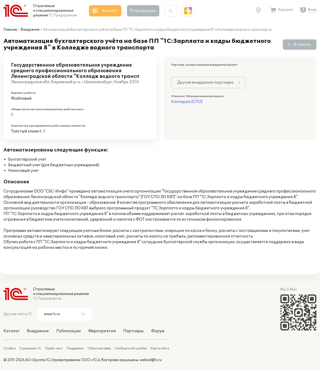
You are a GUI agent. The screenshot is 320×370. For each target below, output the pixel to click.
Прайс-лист (54, 348)
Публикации (68, 331)
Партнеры (133, 331)
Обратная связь (99, 348)
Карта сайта (159, 348)
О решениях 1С (30, 348)
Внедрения (30, 30)
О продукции (143, 10)
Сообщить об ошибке (131, 348)
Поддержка (75, 348)
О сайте (9, 348)
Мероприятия (102, 331)
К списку (302, 44)
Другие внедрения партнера (205, 82)
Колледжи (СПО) (186, 101)
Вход (312, 10)
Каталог (11, 331)
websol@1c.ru (151, 360)
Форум (157, 331)
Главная (10, 30)
